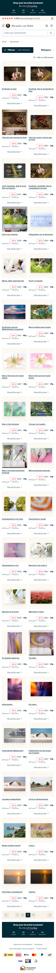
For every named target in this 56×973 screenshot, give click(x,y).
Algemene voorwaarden (22, 944)
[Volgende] (49, 915)
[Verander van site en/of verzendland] (52, 18)
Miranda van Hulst (22, 25)
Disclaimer (38, 944)
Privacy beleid (41, 949)
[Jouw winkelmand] (51, 25)
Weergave (46, 50)
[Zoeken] (50, 32)
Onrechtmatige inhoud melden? (21, 949)
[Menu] (3, 26)
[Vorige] (6, 915)
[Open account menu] (46, 26)
